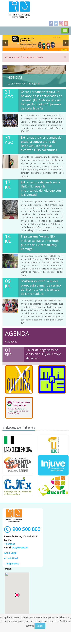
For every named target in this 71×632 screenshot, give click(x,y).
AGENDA (17, 333)
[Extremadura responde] (19, 408)
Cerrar (40, 625)
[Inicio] (19, 9)
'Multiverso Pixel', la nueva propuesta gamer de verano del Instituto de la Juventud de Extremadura (41, 287)
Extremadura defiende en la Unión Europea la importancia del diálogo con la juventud (41, 188)
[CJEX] (17, 485)
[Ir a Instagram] (61, 23)
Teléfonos (9, 543)
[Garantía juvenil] (17, 464)
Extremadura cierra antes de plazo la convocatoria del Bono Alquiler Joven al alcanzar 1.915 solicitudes (41, 143)
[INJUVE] (53, 465)
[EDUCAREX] (53, 485)
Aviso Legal (10, 552)
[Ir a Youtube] (66, 23)
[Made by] (52, 379)
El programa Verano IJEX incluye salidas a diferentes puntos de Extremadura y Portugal (40, 242)
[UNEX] (53, 445)
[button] (17, 595)
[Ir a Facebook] (51, 23)
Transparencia (11, 563)
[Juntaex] (17, 445)
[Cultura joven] (19, 379)
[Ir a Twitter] (56, 23)
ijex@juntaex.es (20, 547)
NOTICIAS (14, 77)
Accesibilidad (11, 558)
